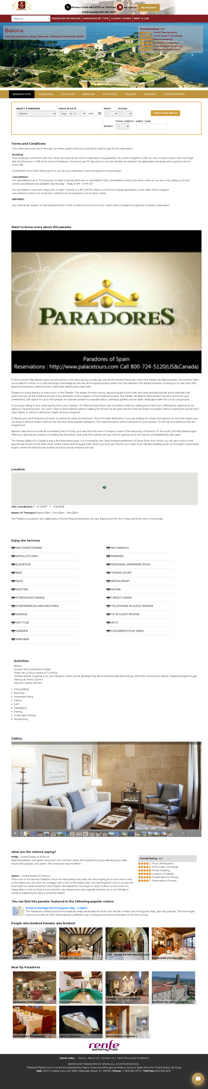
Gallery (130, 94)
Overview (46, 94)
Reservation (22, 94)
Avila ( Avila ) (20, 958)
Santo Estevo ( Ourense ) (121, 1036)
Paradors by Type (96, 18)
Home (81, 1058)
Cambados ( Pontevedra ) (28, 1002)
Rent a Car (141, 18)
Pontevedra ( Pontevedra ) (168, 958)
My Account (148, 7)
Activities (110, 94)
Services (88, 94)
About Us (93, 1058)
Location (68, 94)
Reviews (150, 94)
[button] (15, 55)
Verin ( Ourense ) (69, 1036)
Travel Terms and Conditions (133, 1058)
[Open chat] (198, 1079)
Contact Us (107, 1058)
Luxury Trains (121, 18)
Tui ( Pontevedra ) (70, 1002)
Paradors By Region (66, 18)
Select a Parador (28, 108)
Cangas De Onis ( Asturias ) (76, 958)
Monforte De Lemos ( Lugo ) (169, 1002)
